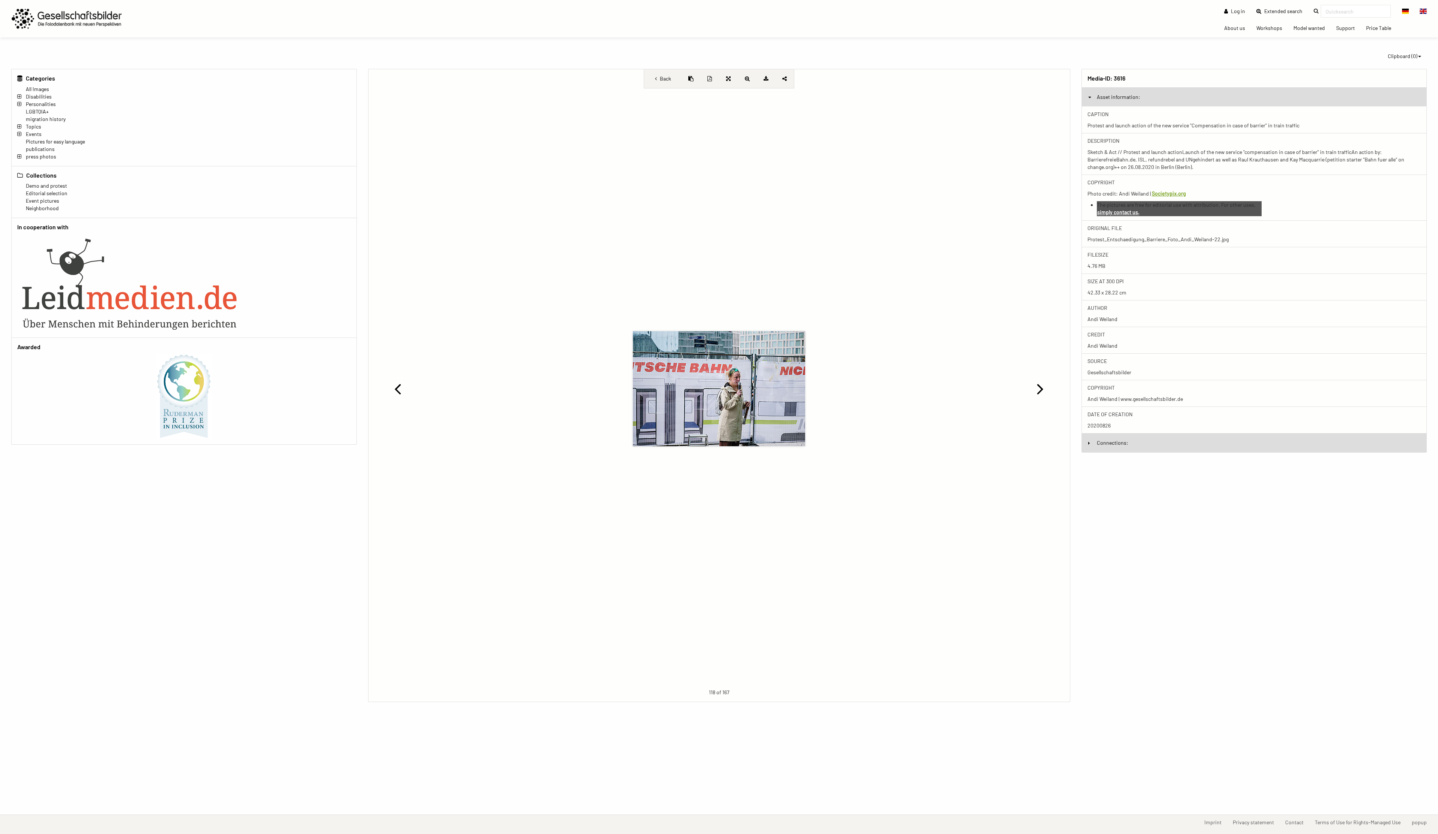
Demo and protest (46, 185)
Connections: (1112, 442)
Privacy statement (1256, 822)
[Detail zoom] (747, 78)
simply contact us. (1118, 212)
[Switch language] (1405, 11)
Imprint (1215, 822)
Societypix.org (1169, 193)
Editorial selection (46, 193)
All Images (37, 89)
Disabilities (39, 96)
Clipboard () (1402, 56)
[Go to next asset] (1040, 388)
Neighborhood (42, 208)
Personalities (41, 104)
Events (34, 134)
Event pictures (42, 200)
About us (1237, 27)
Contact (1297, 822)
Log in (1237, 11)
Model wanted (1312, 27)
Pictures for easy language (55, 141)
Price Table (1381, 27)
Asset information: (1118, 97)
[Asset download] (765, 78)
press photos (41, 156)
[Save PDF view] (709, 78)
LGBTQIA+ (37, 111)
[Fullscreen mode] (728, 78)
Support (1348, 27)
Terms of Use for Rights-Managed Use (1360, 822)
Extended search (1285, 10)
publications (40, 149)
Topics (33, 126)
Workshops (1272, 27)
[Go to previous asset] (398, 388)
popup (1422, 822)
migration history (46, 119)
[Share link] (784, 78)
